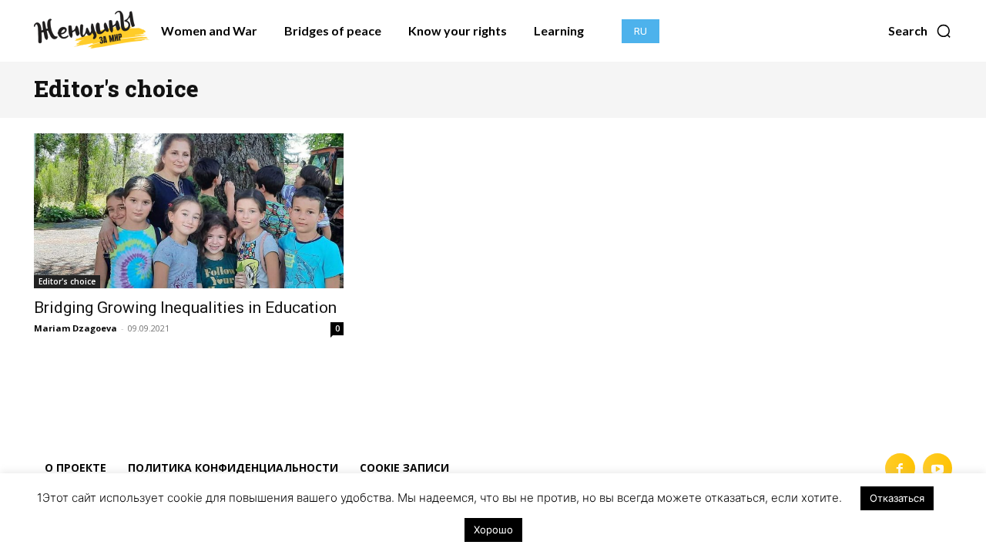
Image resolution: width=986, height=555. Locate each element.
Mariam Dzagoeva (75, 328)
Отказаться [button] (897, 498)
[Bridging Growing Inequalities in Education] (189, 210)
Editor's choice (67, 281)
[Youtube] (937, 468)
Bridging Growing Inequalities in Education (185, 307)
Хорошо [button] (493, 529)
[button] (920, 31)
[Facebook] (899, 468)
